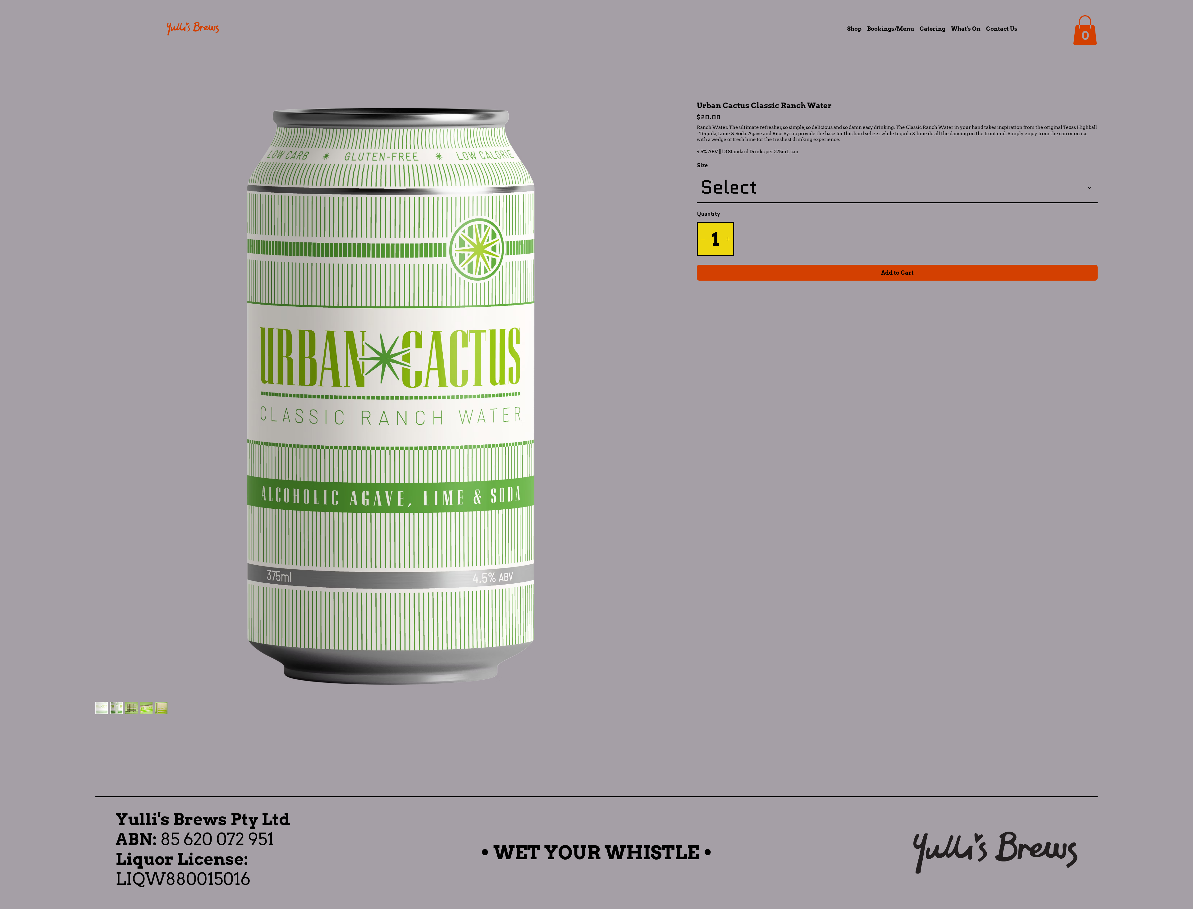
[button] (1085, 30)
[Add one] (728, 239)
